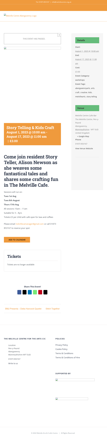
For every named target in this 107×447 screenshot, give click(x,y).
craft (77, 92)
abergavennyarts (82, 88)
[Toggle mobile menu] (102, 17)
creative (83, 92)
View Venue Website (84, 148)
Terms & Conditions (64, 353)
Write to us (13, 363)
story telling (92, 96)
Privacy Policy (61, 345)
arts (92, 88)
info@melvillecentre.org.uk (61, 2)
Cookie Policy (61, 349)
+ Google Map (83, 136)
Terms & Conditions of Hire (67, 357)
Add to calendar (17, 240)
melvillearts (80, 96)
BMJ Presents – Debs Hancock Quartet (23, 308)
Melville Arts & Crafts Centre (47, 433)
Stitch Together (53, 308)
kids (90, 92)
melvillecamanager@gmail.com (30, 224)
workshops (80, 80)
